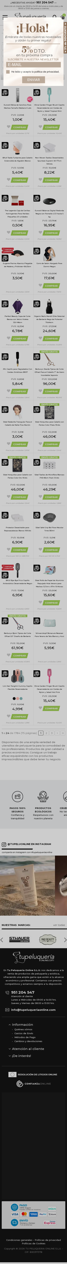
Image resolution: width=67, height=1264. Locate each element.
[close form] (63, 18)
